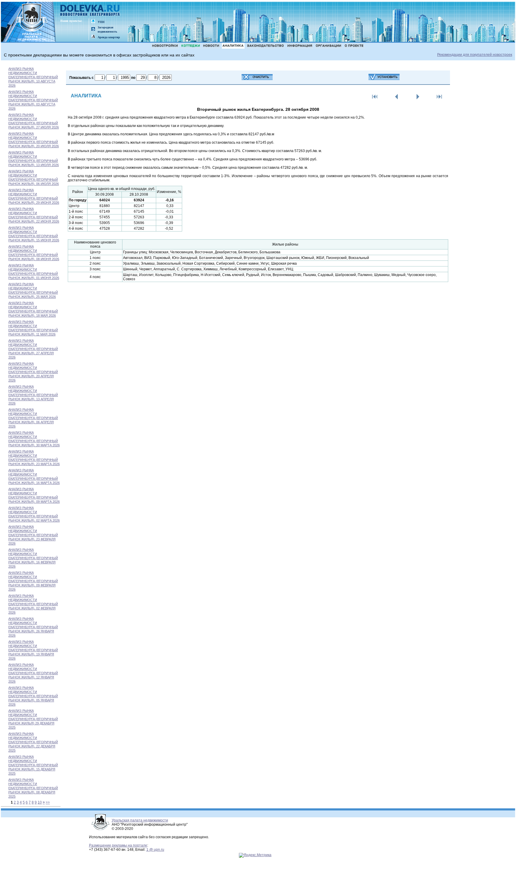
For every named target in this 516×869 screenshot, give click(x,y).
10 (40, 802)
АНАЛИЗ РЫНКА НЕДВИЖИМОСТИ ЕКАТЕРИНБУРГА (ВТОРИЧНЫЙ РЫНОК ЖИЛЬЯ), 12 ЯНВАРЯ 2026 (33, 673)
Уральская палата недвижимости (140, 820)
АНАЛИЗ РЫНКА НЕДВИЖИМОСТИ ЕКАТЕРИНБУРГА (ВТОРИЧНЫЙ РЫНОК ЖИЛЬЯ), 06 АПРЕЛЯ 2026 (33, 418)
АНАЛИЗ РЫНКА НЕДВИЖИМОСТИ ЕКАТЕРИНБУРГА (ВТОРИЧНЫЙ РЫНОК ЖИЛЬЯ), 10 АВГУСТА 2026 (33, 77)
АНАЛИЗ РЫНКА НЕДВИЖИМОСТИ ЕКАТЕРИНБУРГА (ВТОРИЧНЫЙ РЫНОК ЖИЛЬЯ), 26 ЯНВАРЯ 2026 (33, 627)
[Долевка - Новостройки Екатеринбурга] (90, 11)
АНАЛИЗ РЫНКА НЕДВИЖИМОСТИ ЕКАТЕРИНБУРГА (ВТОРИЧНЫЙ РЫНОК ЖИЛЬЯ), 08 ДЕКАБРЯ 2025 (33, 788)
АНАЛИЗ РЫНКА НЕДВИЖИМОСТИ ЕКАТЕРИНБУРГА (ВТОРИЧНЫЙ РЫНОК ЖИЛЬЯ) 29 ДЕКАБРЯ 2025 (33, 719)
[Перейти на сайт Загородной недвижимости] (93, 29)
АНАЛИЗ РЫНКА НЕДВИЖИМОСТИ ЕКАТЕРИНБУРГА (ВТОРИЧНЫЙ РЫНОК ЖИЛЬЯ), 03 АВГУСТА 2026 (33, 100)
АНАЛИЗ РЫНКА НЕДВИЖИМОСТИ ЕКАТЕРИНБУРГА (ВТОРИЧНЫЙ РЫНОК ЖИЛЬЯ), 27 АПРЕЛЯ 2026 (33, 349)
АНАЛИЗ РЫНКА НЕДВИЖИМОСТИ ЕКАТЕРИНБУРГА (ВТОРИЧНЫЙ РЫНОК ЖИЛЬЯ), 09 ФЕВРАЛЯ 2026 (33, 581)
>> (48, 802)
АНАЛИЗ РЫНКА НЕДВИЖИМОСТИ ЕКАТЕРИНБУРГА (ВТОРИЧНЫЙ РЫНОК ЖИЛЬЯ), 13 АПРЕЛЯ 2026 (33, 395)
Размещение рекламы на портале (118, 845)
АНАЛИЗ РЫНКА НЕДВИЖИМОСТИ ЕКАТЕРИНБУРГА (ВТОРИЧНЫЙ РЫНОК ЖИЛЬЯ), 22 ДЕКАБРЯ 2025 (33, 742)
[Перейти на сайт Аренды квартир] (93, 37)
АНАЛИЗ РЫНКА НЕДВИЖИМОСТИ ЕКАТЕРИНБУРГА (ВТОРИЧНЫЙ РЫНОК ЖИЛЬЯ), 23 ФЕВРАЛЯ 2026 (33, 535)
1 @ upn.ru (155, 849)
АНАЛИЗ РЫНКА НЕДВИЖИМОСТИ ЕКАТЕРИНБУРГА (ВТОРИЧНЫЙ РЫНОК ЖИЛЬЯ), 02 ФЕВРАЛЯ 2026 (33, 604)
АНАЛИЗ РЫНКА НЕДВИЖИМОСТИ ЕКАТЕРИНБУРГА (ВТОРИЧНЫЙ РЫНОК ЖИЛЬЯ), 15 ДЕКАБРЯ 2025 (33, 765)
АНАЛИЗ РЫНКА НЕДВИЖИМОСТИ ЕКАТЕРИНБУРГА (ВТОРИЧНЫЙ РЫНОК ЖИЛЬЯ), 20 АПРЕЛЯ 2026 (33, 372)
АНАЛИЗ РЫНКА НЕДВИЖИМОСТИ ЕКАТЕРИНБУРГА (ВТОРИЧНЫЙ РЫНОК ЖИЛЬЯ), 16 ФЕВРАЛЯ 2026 (33, 558)
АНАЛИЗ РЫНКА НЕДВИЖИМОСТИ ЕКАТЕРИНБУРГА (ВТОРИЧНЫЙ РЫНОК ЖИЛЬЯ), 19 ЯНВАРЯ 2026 (33, 650)
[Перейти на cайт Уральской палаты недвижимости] (93, 21)
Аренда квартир (109, 37)
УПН (101, 22)
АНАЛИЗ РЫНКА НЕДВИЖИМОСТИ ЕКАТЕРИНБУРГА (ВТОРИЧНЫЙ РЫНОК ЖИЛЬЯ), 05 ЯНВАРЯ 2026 (33, 696)
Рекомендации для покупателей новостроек (474, 55)
